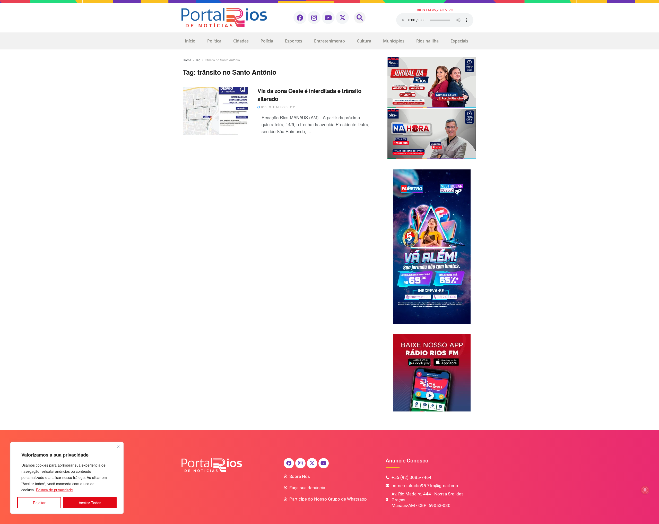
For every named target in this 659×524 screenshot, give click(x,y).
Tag (198, 60)
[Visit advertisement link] (431, 108)
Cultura (364, 41)
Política (214, 41)
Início (190, 41)
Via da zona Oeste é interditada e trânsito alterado (309, 95)
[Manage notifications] (645, 490)
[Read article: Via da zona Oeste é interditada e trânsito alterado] (216, 111)
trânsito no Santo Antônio (222, 60)
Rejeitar (39, 502)
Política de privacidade (54, 489)
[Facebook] (299, 17)
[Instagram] (314, 17)
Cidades (241, 41)
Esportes (293, 41)
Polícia (267, 41)
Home (187, 60)
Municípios (393, 41)
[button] (360, 17)
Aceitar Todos (90, 502)
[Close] (118, 446)
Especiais (459, 41)
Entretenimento (329, 41)
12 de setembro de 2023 (278, 107)
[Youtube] (328, 17)
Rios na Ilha (427, 41)
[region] (67, 478)
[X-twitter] (342, 17)
